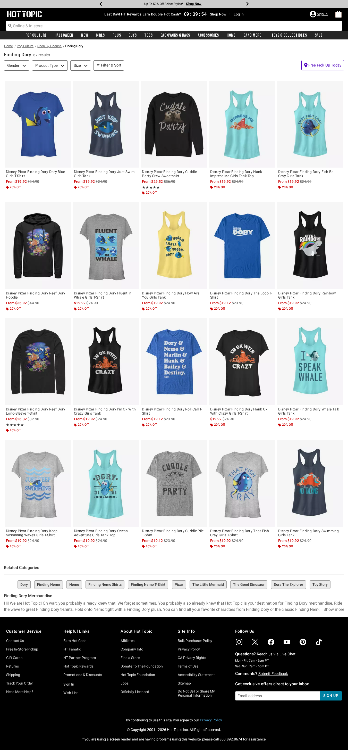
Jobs (125, 683)
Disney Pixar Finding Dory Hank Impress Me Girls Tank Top (236, 174)
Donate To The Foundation (142, 666)
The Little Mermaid (208, 584)
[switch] (322, 65)
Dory (24, 584)
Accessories (208, 35)
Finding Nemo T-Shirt (148, 584)
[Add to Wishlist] (65, 85)
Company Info (132, 649)
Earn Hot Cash (75, 641)
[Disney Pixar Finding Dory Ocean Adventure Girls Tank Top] (106, 483)
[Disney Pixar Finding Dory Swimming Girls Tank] (310, 483)
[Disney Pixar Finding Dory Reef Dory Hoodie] (38, 245)
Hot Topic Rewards (78, 666)
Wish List (70, 693)
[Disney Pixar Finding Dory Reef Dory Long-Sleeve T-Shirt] (38, 361)
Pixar (179, 584)
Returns (12, 666)
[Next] (247, 4)
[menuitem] (338, 14)
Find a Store (130, 658)
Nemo (74, 584)
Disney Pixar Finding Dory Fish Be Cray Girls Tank (306, 174)
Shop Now (193, 4)
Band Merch (253, 35)
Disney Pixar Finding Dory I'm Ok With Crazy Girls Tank (105, 411)
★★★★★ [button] (151, 187)
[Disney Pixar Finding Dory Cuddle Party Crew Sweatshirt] (174, 124)
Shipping (13, 675)
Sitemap (184, 683)
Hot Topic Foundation (138, 675)
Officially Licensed (135, 692)
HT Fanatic (72, 649)
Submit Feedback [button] (273, 673)
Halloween (64, 35)
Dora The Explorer (288, 584)
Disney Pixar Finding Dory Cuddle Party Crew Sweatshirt (169, 174)
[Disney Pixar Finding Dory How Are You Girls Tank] (174, 245)
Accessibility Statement (196, 675)
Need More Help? (19, 692)
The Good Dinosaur (249, 584)
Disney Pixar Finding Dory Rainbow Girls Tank (307, 295)
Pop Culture (36, 35)
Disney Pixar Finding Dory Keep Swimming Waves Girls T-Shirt (31, 533)
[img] (239, 642)
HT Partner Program (79, 658)
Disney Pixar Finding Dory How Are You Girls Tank (170, 295)
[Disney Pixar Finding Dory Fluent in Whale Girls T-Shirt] (106, 245)
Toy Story (320, 584)
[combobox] (174, 26)
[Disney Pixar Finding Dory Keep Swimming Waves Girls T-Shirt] (38, 483)
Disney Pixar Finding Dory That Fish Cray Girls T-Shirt (239, 533)
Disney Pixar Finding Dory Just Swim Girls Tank (104, 174)
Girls (100, 35)
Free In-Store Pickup (22, 649)
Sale (319, 35)
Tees (148, 35)
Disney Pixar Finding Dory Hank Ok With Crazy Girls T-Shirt (239, 411)
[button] (319, 14)
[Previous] (101, 4)
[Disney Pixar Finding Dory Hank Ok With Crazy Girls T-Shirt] (242, 361)
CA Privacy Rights (192, 658)
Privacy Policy (189, 649)
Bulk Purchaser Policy (195, 641)
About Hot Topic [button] (136, 631)
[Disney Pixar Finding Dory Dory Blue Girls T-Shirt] (38, 124)
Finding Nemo (48, 584)
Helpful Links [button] (76, 631)
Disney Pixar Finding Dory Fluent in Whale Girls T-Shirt (103, 295)
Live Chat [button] (287, 654)
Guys (133, 35)
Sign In (68, 684)
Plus (117, 35)
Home (231, 35)
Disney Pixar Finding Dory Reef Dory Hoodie (35, 295)
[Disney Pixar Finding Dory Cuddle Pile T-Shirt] (174, 483)
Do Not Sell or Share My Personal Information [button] (196, 693)
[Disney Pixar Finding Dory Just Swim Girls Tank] (106, 124)
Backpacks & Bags (175, 35)
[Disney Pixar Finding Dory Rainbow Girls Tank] (310, 245)
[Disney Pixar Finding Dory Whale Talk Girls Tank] (310, 361)
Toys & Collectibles (289, 35)
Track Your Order (19, 683)
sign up (330, 696)
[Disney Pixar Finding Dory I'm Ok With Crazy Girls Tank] (106, 361)
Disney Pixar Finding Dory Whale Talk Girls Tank (308, 411)
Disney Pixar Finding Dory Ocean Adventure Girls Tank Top (101, 533)
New (84, 35)
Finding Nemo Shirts (105, 584)
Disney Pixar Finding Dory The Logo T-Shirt (241, 295)
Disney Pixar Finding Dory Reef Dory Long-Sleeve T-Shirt (35, 411)
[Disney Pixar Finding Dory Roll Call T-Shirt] (174, 361)
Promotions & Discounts (82, 675)
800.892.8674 (230, 739)
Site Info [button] (186, 631)
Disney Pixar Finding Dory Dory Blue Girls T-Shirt (35, 174)
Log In (239, 14)
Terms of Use (188, 666)
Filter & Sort (111, 65)
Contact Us (15, 641)
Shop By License (49, 46)
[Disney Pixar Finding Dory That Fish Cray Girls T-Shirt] (242, 483)
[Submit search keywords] (10, 25)
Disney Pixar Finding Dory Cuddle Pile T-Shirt (172, 533)
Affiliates (127, 641)
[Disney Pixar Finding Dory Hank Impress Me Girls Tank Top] (242, 124)
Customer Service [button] (24, 631)
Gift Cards (14, 658)
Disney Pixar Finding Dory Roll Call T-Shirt (172, 411)
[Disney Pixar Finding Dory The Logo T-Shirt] (242, 245)
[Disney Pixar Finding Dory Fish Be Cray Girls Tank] (310, 124)
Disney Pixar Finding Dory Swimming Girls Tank (308, 533)
